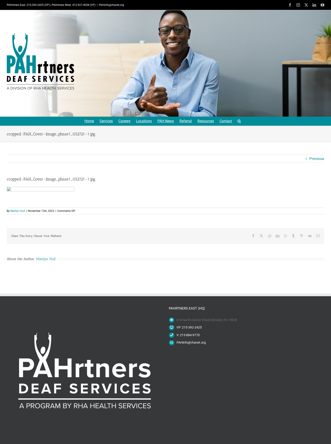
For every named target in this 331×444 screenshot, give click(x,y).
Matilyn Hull (17, 211)
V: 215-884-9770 (188, 335)
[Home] (40, 61)
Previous (316, 158)
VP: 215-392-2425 (189, 327)
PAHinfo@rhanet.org (111, 5)
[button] (239, 121)
